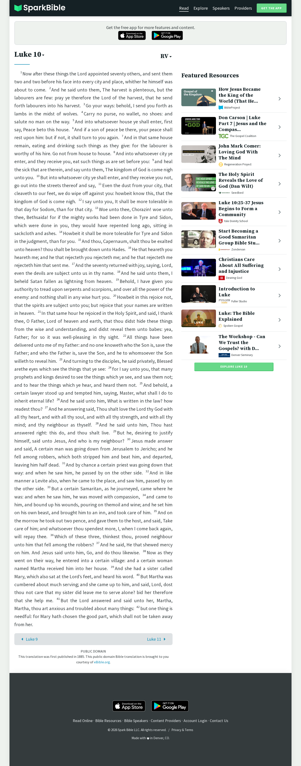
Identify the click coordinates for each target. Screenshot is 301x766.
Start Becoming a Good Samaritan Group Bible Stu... (239, 237)
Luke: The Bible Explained (237, 316)
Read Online (83, 720)
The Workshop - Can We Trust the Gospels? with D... (242, 343)
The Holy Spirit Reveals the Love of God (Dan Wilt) (241, 180)
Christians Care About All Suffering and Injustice (241, 265)
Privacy (176, 730)
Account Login (195, 720)
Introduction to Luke (237, 292)
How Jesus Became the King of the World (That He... (240, 95)
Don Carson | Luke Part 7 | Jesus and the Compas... (242, 124)
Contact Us (219, 720)
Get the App (271, 8)
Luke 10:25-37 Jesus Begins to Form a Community (241, 209)
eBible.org (102, 662)
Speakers (221, 8)
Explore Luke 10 (233, 367)
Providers (243, 8)
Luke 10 (27, 54)
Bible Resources (108, 720)
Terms (189, 730)
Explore (200, 8)
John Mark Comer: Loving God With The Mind (240, 152)
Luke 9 (32, 639)
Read (184, 8)
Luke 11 (154, 639)
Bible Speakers (136, 720)
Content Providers (166, 720)
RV (164, 56)
